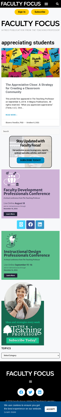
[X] (21, 224)
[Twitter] (30, 392)
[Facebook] (30, 224)
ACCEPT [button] (51, 409)
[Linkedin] (40, 392)
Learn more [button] (10, 412)
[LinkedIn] (40, 224)
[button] (46, 4)
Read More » (11, 115)
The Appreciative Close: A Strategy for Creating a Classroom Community (29, 88)
